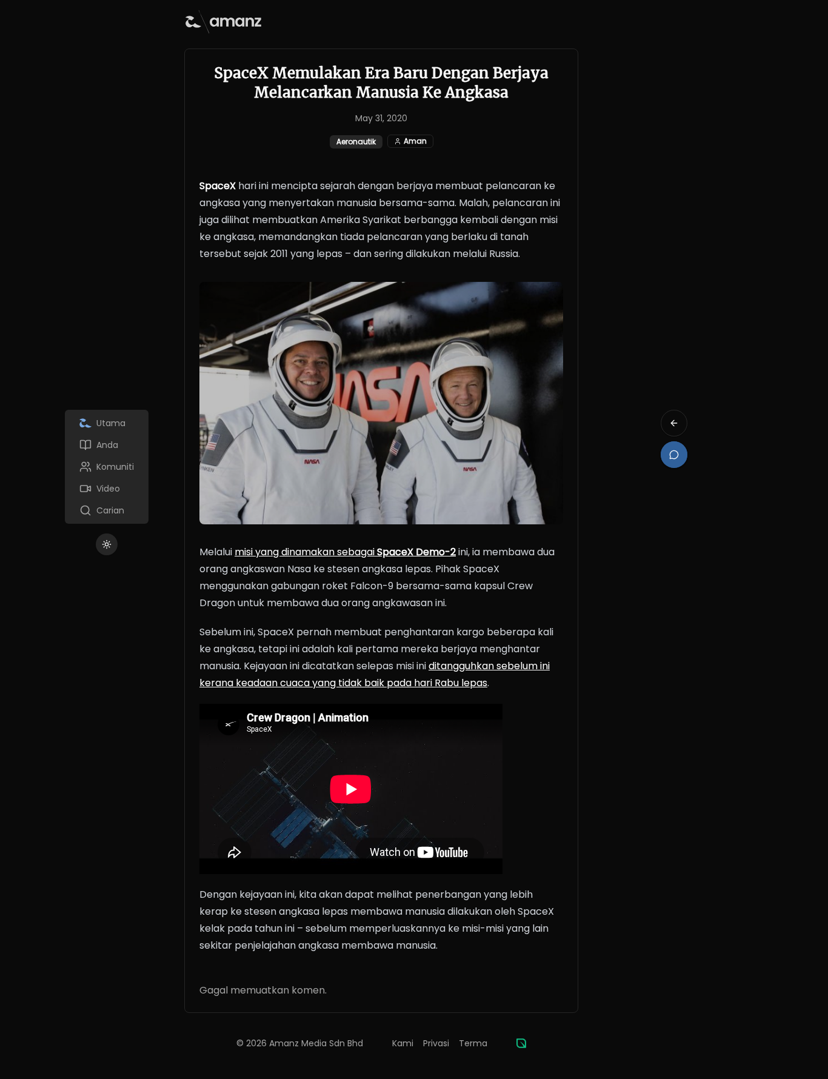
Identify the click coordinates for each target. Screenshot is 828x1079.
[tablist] (107, 467)
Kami (402, 1043)
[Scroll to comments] (674, 454)
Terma (473, 1043)
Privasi (436, 1043)
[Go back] (674, 423)
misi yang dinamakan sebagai (345, 552)
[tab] (106, 423)
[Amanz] (521, 1043)
